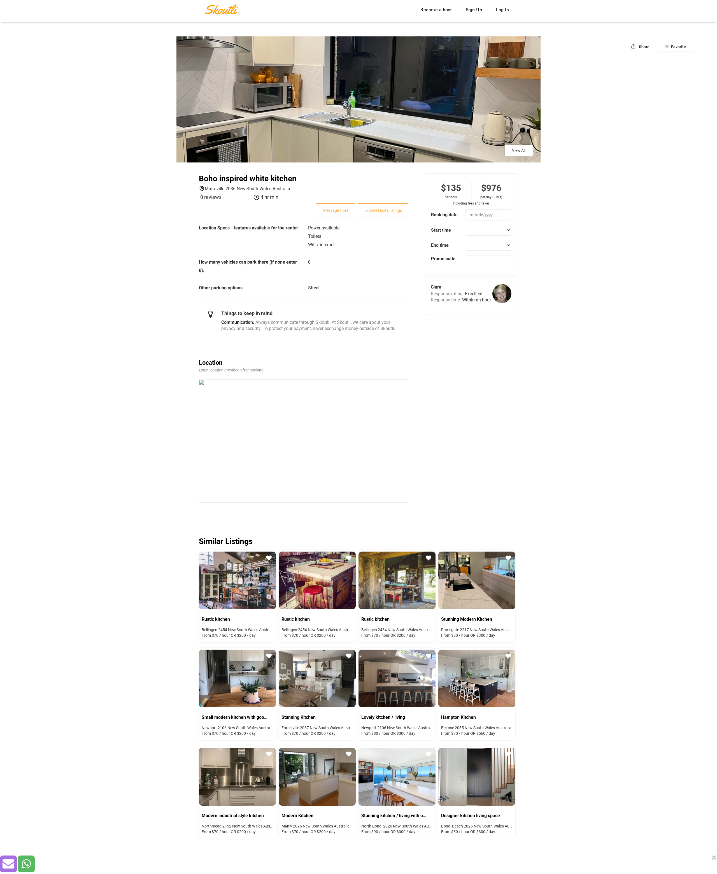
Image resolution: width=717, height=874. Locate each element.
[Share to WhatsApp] (26, 864)
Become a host (436, 10)
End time (440, 245)
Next (267, 579)
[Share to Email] (8, 864)
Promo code (443, 258)
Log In (502, 10)
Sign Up (474, 10)
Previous (207, 579)
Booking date (444, 214)
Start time (441, 230)
